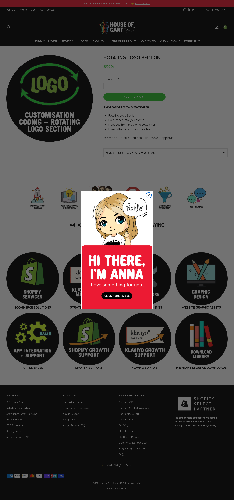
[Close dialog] (149, 195)
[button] (117, 250)
